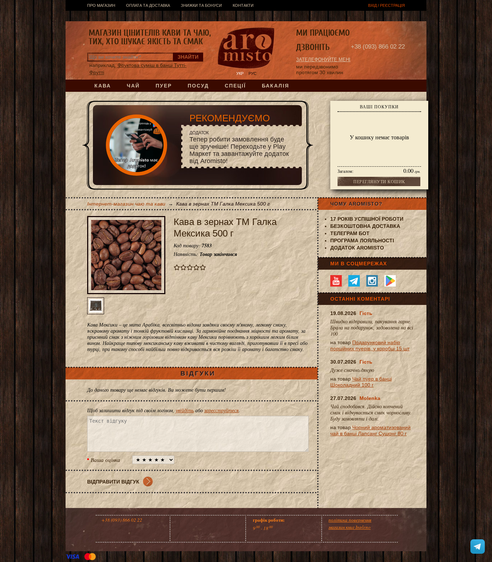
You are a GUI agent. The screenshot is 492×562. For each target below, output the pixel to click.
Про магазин (101, 5)
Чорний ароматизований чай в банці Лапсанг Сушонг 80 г (370, 430)
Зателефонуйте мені (323, 59)
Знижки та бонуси (201, 5)
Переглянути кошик (379, 181)
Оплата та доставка (148, 5)
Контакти (243, 5)
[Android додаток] (390, 281)
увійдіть (185, 410)
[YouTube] (336, 281)
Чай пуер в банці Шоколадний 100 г (361, 382)
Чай (133, 86)
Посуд (198, 86)
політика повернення (349, 520)
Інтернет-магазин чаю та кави (126, 204)
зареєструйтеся (221, 410)
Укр (239, 73)
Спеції (235, 86)
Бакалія (275, 86)
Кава (102, 86)
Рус (252, 73)
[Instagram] (372, 281)
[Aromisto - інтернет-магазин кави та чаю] (246, 49)
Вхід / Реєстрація (386, 5)
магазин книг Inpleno (349, 527)
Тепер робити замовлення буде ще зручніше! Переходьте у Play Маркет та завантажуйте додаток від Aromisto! (239, 147)
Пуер (164, 86)
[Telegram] (354, 281)
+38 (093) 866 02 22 (378, 46)
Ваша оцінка (105, 459)
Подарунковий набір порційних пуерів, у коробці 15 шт (370, 345)
